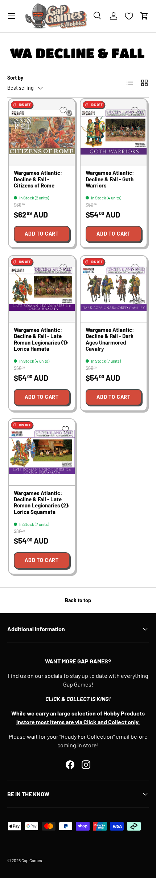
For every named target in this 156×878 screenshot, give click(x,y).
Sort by (15, 78)
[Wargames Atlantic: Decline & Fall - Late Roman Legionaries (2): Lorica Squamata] (42, 452)
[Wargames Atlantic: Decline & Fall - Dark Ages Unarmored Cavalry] (114, 289)
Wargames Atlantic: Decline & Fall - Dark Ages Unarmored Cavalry (110, 339)
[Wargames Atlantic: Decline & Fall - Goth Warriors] (114, 132)
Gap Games (31, 860)
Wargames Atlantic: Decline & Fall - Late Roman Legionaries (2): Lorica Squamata (42, 502)
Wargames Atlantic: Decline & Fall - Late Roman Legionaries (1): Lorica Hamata (41, 339)
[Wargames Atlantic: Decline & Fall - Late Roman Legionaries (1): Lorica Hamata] (42, 289)
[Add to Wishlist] (63, 110)
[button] (144, 16)
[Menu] (12, 16)
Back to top (78, 600)
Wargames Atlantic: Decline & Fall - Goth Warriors (110, 179)
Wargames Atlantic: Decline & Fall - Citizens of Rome (38, 179)
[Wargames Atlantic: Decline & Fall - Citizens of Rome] (42, 132)
